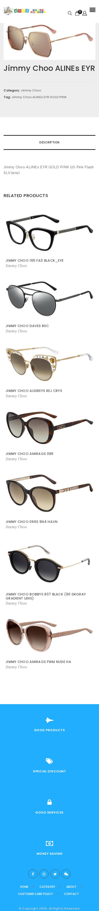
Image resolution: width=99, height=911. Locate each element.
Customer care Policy (35, 894)
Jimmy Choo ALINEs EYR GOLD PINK (39, 97)
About (71, 887)
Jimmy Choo (31, 90)
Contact (71, 894)
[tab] (49, 142)
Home (24, 887)
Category (47, 887)
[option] (49, 41)
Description (49, 142)
